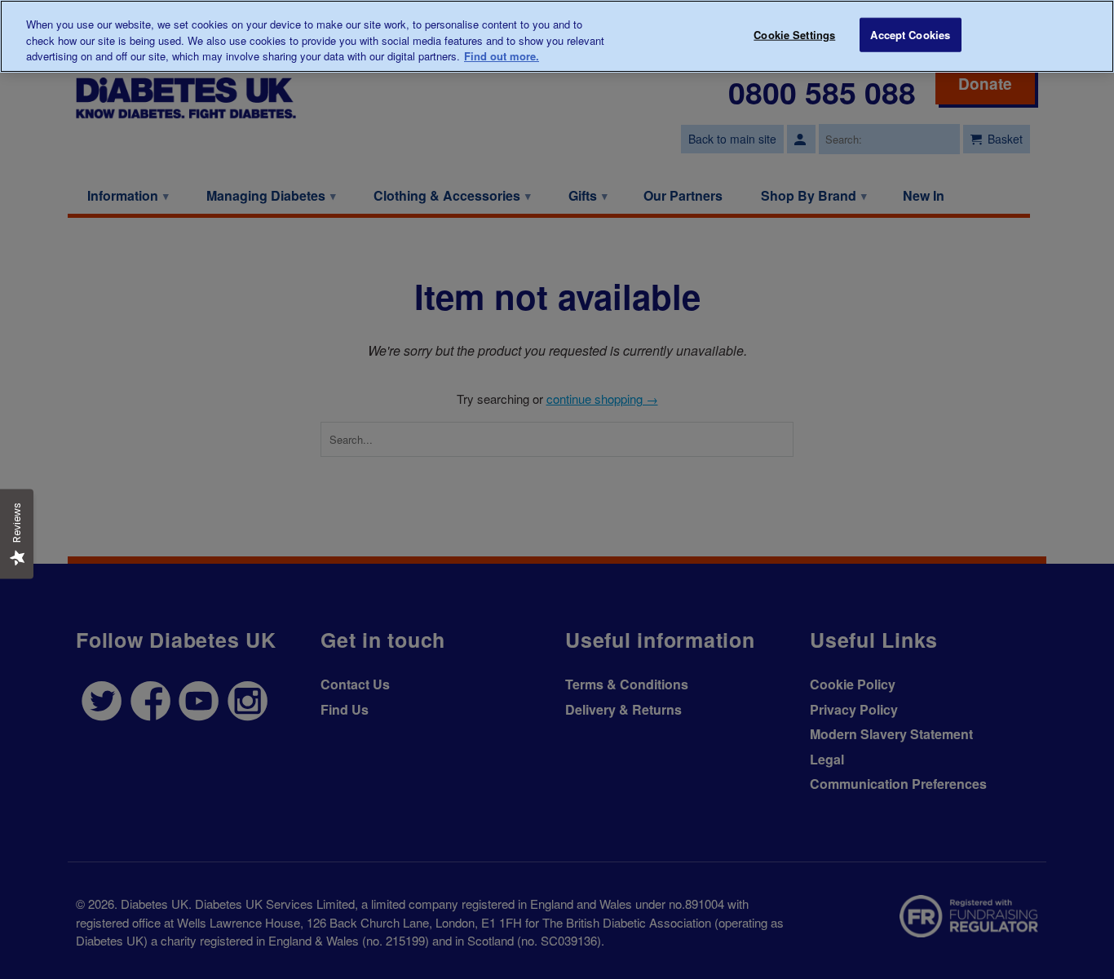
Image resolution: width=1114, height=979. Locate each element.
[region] (557, 36)
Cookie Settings (794, 34)
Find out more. (501, 56)
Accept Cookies (910, 34)
